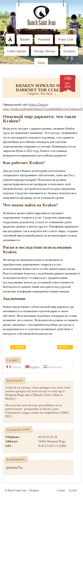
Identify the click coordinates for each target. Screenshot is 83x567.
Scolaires (69, 51)
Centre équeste (16, 51)
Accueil (72, 490)
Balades (25, 39)
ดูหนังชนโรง (14, 467)
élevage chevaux (44, 51)
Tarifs (41, 63)
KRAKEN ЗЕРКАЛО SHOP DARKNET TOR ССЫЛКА (41, 87)
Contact (61, 490)
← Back (18, 347)
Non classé (46, 93)
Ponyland (44, 39)
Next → (65, 347)
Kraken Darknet (38, 104)
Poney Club (65, 39)
